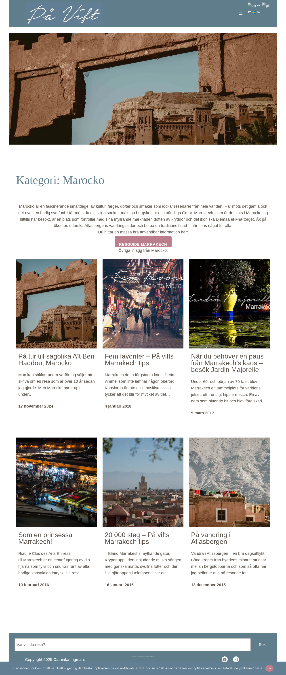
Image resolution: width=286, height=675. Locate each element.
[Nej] (280, 668)
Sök (262, 644)
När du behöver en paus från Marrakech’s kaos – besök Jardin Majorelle (227, 363)
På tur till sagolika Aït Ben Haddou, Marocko (56, 359)
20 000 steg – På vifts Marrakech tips (137, 538)
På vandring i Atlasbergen (211, 538)
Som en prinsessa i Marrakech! (47, 538)
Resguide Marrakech (143, 244)
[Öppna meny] (240, 13)
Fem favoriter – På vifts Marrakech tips (139, 359)
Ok (269, 668)
